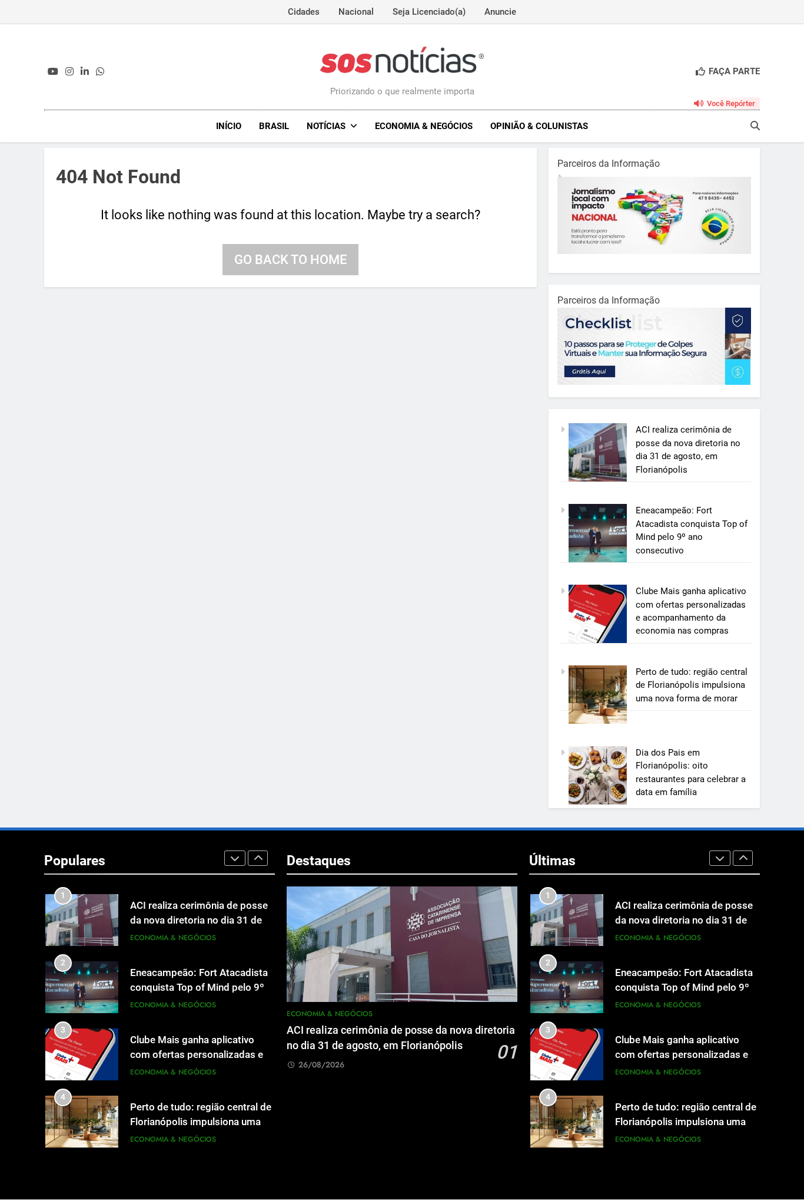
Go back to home (290, 259)
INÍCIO (228, 126)
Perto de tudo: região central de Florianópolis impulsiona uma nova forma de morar (691, 685)
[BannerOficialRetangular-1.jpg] (658, 382)
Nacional (356, 11)
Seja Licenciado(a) (429, 11)
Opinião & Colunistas (539, 126)
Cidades (304, 11)
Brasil (274, 126)
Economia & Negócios (424, 126)
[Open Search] (755, 125)
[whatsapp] (100, 72)
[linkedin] (84, 72)
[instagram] (69, 72)
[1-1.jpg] (655, 251)
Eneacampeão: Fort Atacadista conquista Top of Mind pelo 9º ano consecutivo (199, 987)
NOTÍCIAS (326, 126)
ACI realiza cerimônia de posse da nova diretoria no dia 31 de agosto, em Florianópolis (199, 920)
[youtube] (53, 72)
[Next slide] (258, 858)
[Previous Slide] (234, 858)
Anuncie (500, 11)
